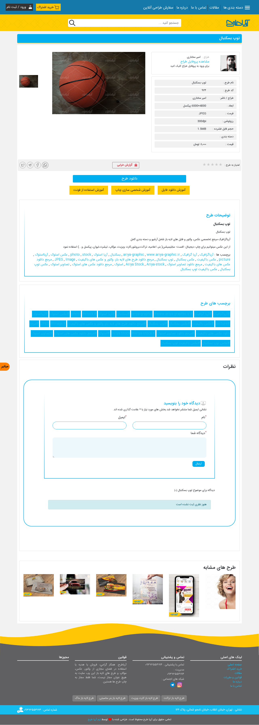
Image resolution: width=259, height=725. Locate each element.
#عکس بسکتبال (179, 324)
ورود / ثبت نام (17, 7)
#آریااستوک (40, 314)
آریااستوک (41, 255)
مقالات (214, 8)
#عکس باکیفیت (203, 324)
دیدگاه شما (198, 433)
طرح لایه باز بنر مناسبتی (112, 698)
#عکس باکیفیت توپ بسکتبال (180, 343)
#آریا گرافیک (203, 314)
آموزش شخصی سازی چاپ (132, 190)
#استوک (104, 333)
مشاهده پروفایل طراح (194, 61)
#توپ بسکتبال (157, 324)
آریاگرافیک (206, 255)
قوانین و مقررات (233, 677)
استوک (118, 264)
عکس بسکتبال (184, 259)
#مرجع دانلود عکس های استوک (76, 333)
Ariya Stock (135, 264)
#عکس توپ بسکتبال (216, 343)
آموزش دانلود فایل (174, 190)
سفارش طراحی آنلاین (158, 8)
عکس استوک (59, 255)
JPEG (59, 259)
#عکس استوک (59, 314)
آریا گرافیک (189, 255)
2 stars (208, 165)
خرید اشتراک (45, 7)
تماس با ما (198, 8)
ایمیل (122, 417)
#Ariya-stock (142, 333)
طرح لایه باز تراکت (174, 698)
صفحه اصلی (235, 664)
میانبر (4, 366)
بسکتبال (115, 255)
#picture (223, 324)
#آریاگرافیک (222, 314)
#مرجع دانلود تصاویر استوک (175, 333)
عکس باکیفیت (206, 259)
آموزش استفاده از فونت (88, 190)
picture (224, 259)
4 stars (216, 165)
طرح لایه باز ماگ (84, 698)
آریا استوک (100, 255)
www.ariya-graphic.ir (151, 255)
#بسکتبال (123, 314)
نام (204, 417)
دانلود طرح (129, 179)
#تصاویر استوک (41, 333)
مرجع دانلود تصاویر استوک (184, 264)
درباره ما (182, 8)
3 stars (212, 165)
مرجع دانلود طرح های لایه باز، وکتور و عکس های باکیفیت (115, 259)
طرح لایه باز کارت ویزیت (144, 698)
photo (75, 255)
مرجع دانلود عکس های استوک (91, 264)
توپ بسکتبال (164, 259)
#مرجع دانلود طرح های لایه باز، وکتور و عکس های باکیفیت (107, 324)
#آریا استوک (107, 314)
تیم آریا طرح (94, 719)
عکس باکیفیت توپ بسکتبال (198, 269)
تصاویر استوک (59, 264)
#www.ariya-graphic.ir (172, 314)
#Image (57, 324)
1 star (204, 165)
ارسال (198, 463)
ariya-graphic (134, 255)
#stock (88, 314)
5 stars (220, 165)
